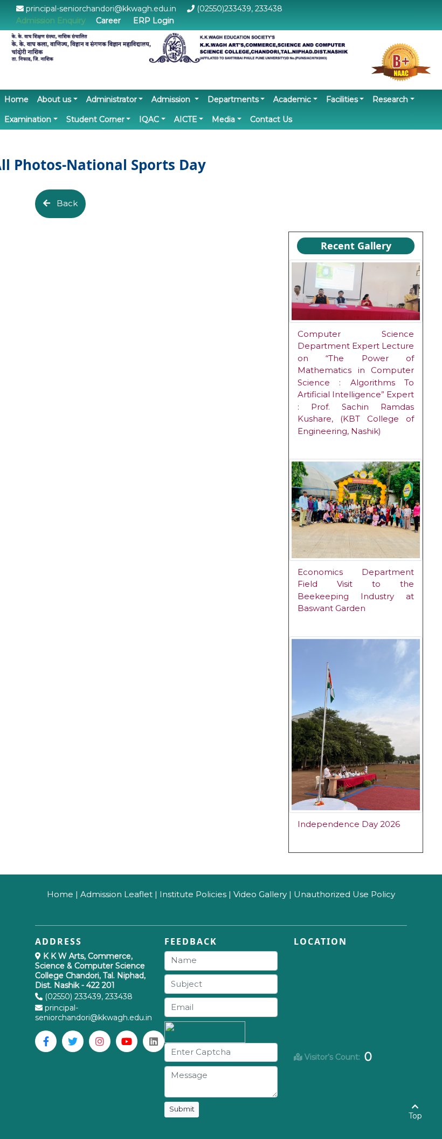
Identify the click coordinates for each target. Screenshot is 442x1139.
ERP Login (153, 20)
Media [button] (223, 119)
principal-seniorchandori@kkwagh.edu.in (93, 1012)
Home (18, 99)
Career (108, 20)
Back (64, 203)
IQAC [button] (149, 119)
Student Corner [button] (95, 119)
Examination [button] (27, 119)
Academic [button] (292, 99)
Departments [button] (233, 99)
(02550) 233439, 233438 (89, 996)
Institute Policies (193, 894)
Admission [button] (171, 99)
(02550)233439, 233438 (238, 8)
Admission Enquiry (51, 20)
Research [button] (390, 99)
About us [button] (54, 99)
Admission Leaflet (116, 894)
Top (415, 1116)
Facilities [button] (342, 99)
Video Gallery (260, 894)
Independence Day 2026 (349, 824)
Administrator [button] (111, 99)
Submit (182, 1108)
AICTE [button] (185, 119)
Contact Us (271, 119)
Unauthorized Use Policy (344, 894)
